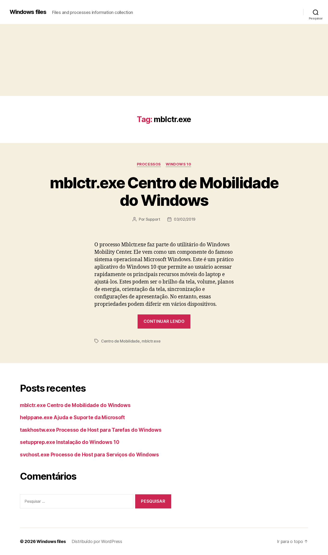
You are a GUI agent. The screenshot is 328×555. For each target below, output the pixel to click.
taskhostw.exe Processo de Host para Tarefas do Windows (90, 430)
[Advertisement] (164, 60)
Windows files (28, 12)
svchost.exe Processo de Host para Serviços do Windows (89, 455)
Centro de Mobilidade (120, 341)
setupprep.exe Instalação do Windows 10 (69, 442)
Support (153, 219)
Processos (149, 164)
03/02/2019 (184, 219)
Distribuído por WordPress (97, 541)
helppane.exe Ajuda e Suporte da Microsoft (72, 417)
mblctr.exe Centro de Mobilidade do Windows (164, 191)
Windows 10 (178, 164)
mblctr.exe (151, 341)
